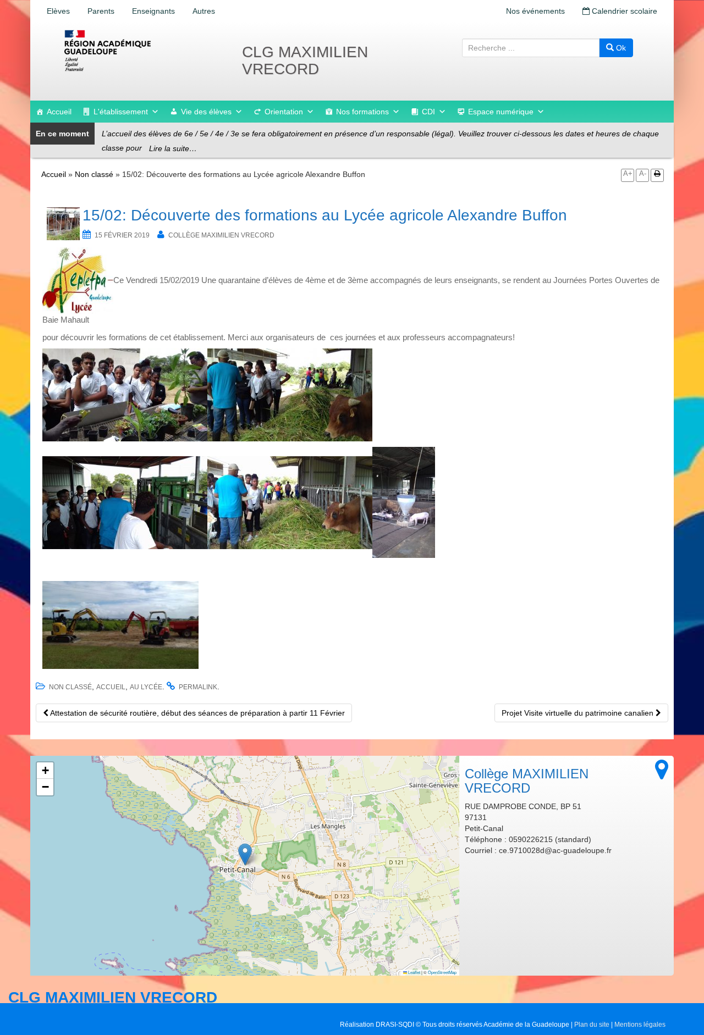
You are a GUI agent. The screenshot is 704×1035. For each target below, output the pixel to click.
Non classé (94, 174)
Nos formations (362, 111)
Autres (204, 11)
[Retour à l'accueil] (143, 50)
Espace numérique (501, 111)
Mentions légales (640, 1024)
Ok (620, 47)
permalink (198, 687)
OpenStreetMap (442, 972)
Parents (100, 11)
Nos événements (535, 11)
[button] (245, 854)
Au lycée (146, 687)
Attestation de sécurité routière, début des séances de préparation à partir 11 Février (196, 713)
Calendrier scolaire (623, 11)
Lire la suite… (173, 148)
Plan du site (591, 1024)
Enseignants (153, 11)
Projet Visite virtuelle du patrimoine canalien (579, 713)
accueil (110, 687)
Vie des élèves (206, 111)
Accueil (59, 111)
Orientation (284, 111)
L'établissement (121, 111)
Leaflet (413, 972)
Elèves (58, 11)
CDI (428, 111)
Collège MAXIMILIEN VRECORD (221, 235)
